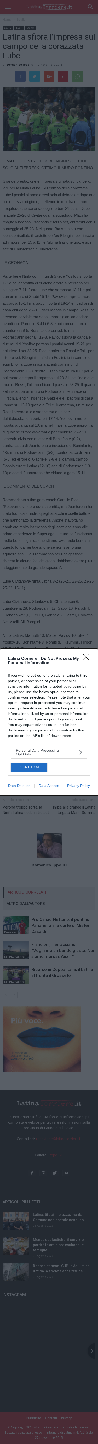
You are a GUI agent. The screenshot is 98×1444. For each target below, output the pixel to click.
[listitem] (49, 752)
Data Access (49, 786)
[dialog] (49, 722)
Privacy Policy (78, 786)
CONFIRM (29, 767)
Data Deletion (19, 786)
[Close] (88, 659)
